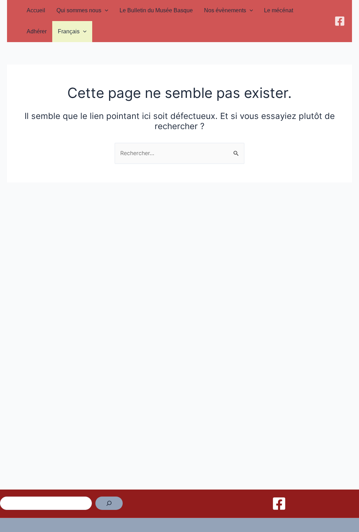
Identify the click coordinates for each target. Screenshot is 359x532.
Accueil (36, 10)
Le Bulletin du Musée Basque (156, 10)
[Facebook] (339, 21)
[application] (104, 10)
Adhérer (37, 31)
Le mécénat (278, 10)
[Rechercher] (109, 503)
